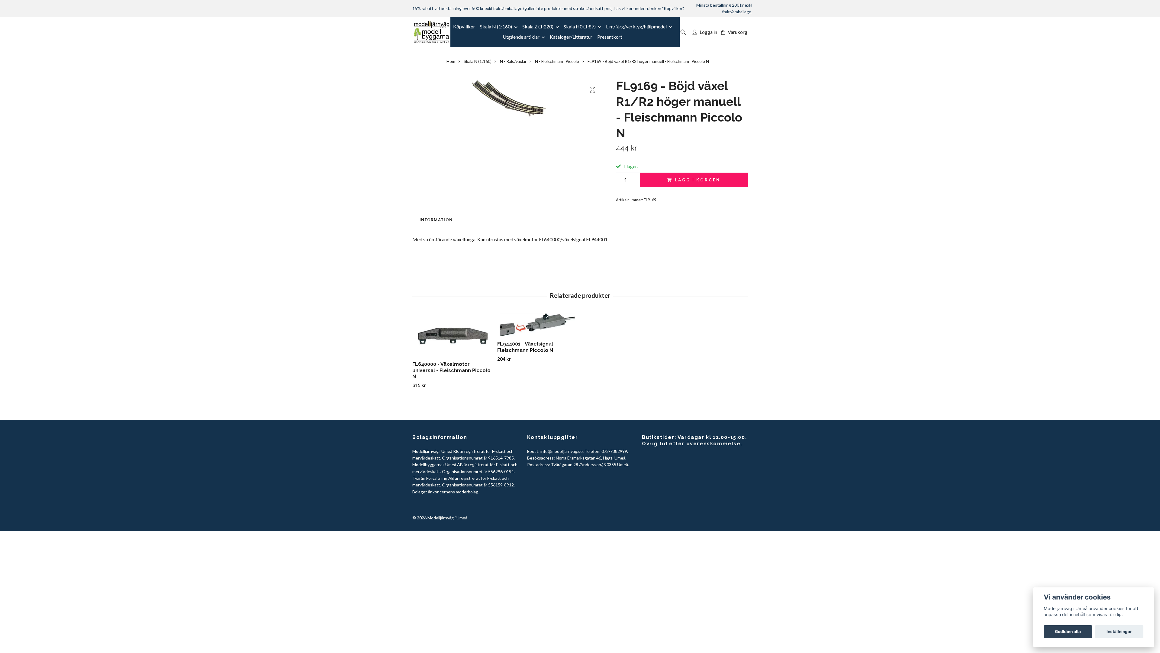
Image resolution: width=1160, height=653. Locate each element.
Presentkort (609, 37)
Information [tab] (436, 219)
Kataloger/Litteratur (571, 37)
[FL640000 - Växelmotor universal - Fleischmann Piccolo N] (452, 335)
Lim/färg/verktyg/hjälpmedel (636, 26)
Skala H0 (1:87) (580, 26)
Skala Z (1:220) (537, 26)
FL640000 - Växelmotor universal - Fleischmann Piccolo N (451, 370)
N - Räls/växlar (513, 61)
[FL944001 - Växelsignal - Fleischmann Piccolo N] (537, 325)
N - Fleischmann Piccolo (557, 61)
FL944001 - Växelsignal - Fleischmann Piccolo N (526, 347)
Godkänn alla (1068, 631)
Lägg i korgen (697, 179)
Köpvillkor (464, 26)
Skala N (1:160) (496, 26)
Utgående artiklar (521, 37)
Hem (450, 61)
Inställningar (1119, 631)
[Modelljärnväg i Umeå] (431, 32)
